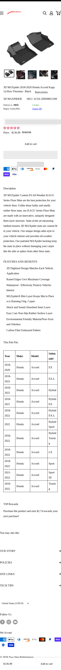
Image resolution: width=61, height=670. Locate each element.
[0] (58, 13)
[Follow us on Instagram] (8, 621)
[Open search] (45, 13)
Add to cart (31, 144)
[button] (11, 128)
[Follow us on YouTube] (15, 621)
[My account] (51, 13)
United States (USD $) (12, 603)
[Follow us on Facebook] (2, 621)
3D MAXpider (12, 98)
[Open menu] (1, 13)
